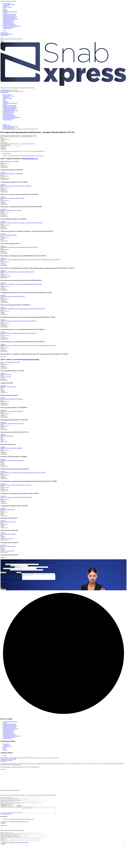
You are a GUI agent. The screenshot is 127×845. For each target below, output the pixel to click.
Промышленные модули (8, 20)
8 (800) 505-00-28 (4, 32)
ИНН (2, 568)
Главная (5, 124)
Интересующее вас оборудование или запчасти (11, 579)
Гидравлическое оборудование (10, 11)
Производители (6, 744)
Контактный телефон (5, 565)
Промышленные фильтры (9, 23)
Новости (5, 9)
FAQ (4, 8)
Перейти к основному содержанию (8, 1)
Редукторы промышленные (9, 24)
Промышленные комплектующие (10, 18)
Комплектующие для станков (9, 14)
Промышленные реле (8, 22)
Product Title (3, 841)
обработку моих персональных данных (19, 588)
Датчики (5, 12)
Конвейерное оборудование (9, 15)
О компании (6, 5)
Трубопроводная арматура (9, 27)
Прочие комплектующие (8, 127)
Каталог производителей (8, 4)
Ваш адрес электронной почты (7, 567)
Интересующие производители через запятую (11, 573)
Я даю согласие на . (15, 588)
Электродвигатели (7, 28)
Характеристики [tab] (7, 153)
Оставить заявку (4, 35)
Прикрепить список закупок (7, 571)
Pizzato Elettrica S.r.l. (30, 158)
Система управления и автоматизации (12, 26)
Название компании (5, 569)
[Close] (1, 828)
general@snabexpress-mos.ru (7, 34)
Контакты (5, 10)
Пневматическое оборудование (10, 16)
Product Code (3, 838)
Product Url (3, 839)
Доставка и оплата (7, 746)
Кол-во (2, 146)
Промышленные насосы (8, 21)
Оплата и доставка (7, 6)
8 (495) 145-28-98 (12, 759)
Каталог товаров (7, 3)
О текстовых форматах (6, 580)
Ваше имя (3, 564)
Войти (4, 30)
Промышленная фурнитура (9, 17)
